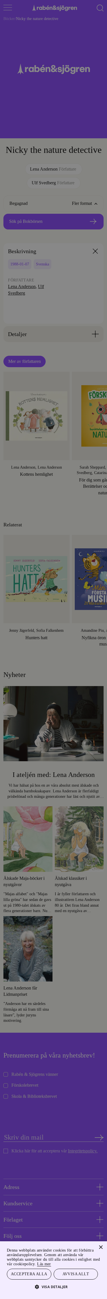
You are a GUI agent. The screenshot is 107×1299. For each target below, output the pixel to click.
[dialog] (53, 649)
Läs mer (90, 1263)
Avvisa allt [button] (75, 1273)
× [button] (100, 1246)
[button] (53, 1286)
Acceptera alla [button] (29, 1273)
